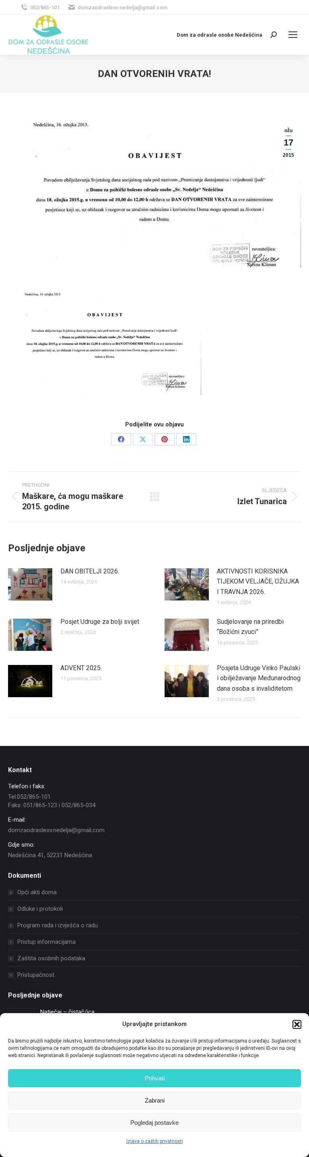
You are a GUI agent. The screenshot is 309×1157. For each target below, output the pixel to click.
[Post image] (30, 584)
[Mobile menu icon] (293, 35)
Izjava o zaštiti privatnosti (154, 1141)
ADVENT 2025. (81, 668)
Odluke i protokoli (40, 908)
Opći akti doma (37, 892)
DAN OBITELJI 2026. (89, 571)
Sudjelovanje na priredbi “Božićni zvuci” (250, 627)
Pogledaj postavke (154, 1122)
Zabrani (155, 1100)
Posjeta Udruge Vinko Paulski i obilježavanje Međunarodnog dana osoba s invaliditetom (259, 678)
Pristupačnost (35, 974)
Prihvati (155, 1078)
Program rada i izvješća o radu (57, 925)
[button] (297, 1024)
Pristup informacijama (46, 941)
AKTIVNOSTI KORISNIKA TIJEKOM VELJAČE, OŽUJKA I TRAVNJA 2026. (258, 581)
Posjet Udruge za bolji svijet (99, 621)
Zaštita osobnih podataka (51, 958)
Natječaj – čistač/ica (67, 1012)
